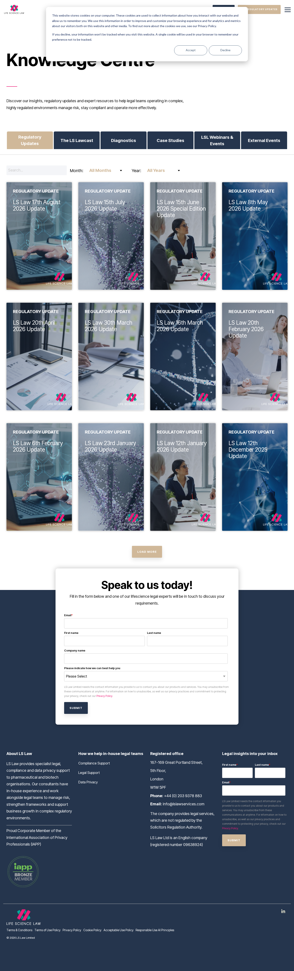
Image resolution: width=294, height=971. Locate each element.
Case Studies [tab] (170, 140)
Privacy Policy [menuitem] (72, 930)
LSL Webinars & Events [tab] (217, 140)
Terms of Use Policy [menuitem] (47, 930)
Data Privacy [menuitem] (88, 782)
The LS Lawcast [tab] (76, 140)
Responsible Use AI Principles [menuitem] (155, 930)
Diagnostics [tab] (123, 140)
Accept (191, 50)
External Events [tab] (264, 140)
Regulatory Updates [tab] (29, 140)
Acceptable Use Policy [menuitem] (118, 930)
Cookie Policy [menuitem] (92, 930)
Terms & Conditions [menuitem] (19, 930)
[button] (288, 9)
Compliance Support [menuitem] (94, 763)
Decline (225, 50)
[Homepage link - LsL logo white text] (23, 922)
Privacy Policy (104, 696)
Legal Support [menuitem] (89, 772)
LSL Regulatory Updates (259, 9)
